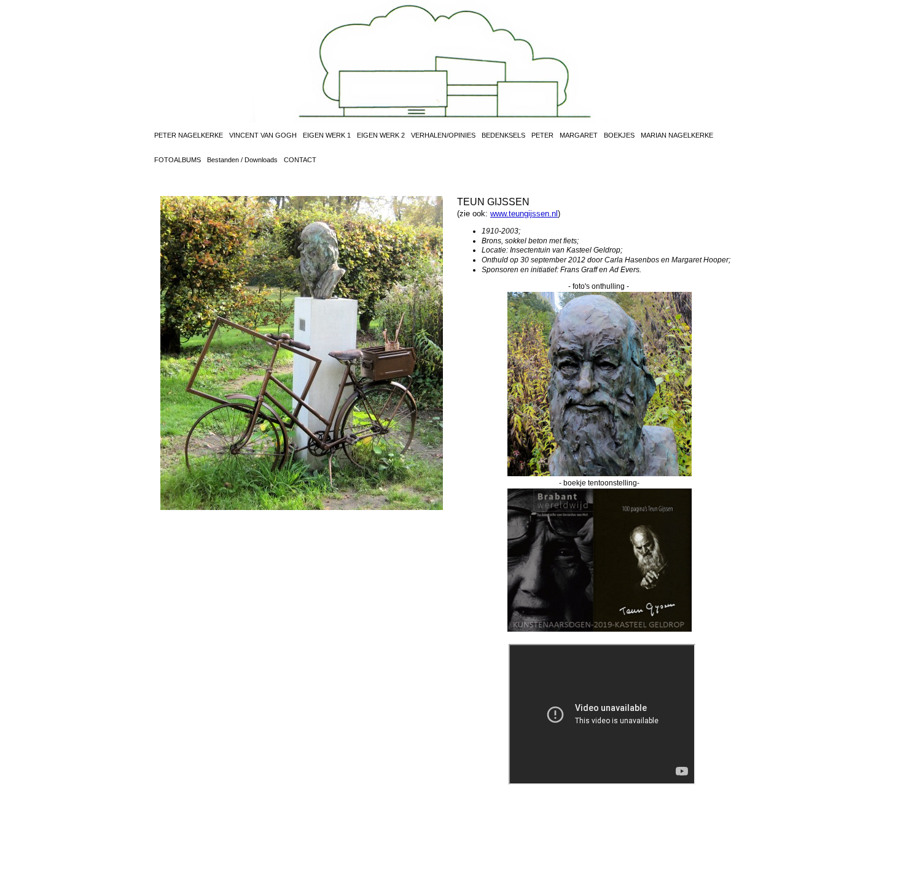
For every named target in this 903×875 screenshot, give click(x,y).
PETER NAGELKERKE (188, 135)
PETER (542, 135)
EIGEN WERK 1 (327, 135)
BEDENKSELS (503, 135)
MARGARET (579, 135)
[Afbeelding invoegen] (599, 473)
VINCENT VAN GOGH (263, 135)
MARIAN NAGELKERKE (677, 135)
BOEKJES (619, 135)
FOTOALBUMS (177, 159)
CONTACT (300, 159)
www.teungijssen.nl (524, 213)
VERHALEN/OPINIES (443, 135)
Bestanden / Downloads (242, 159)
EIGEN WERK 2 (381, 135)
